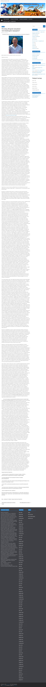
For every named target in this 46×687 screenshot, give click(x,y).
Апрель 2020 (21, 608)
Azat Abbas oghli (34, 56)
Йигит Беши (34, 39)
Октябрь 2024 (21, 531)
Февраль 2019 (21, 633)
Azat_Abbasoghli (34, 58)
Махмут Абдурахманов (40, 70)
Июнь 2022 (20, 564)
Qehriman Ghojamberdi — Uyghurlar (25, 19)
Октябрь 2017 (21, 664)
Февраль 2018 (21, 656)
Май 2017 (20, 672)
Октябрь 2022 (21, 558)
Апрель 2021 (21, 587)
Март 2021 (20, 589)
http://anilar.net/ (34, 97)
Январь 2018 (21, 658)
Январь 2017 (21, 679)
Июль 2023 (20, 549)
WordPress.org (30, 518)
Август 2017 (21, 668)
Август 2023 (21, 547)
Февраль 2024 (21, 541)
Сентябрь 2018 (21, 643)
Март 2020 (20, 610)
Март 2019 (20, 631)
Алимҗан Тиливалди (14, 19)
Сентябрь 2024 (21, 533)
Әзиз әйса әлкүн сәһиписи (36, 94)
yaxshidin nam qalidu (35, 55)
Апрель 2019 (21, 629)
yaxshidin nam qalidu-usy (36, 53)
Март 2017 (20, 675)
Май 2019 (20, 627)
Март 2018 (20, 654)
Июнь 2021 (20, 583)
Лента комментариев (31, 516)
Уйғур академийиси (35, 96)
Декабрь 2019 (21, 616)
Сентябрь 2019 (21, 622)
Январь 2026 (21, 516)
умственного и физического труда (11, 115)
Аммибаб (3, 26)
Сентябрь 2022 (21, 560)
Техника (33, 45)
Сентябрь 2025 (21, 518)
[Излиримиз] (2, 20)
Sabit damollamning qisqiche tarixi (37, 59)
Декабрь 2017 (21, 660)
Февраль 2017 (21, 677)
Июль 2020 (20, 602)
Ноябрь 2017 (21, 662)
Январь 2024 (21, 543)
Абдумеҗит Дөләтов (35, 33)
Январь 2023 (21, 554)
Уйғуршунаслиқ (34, 48)
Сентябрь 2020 (21, 599)
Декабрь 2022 (21, 556)
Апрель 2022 (21, 568)
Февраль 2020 (21, 612)
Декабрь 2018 (21, 637)
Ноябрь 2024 (21, 529)
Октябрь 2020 (21, 597)
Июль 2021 (20, 581)
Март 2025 (20, 522)
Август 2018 (21, 645)
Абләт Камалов (6, 19)
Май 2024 (20, 539)
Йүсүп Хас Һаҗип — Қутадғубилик (10, 21)
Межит (33, 67)
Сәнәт (33, 42)
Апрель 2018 (21, 652)
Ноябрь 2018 (21, 639)
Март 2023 (20, 552)
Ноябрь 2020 (21, 595)
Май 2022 (20, 566)
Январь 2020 (21, 614)
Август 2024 (21, 535)
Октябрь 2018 (21, 641)
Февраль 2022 (21, 572)
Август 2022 (21, 562)
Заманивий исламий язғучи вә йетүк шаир (8, 503)
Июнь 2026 (20, 512)
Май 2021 (20, 585)
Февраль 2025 (21, 524)
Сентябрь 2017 (21, 666)
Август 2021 (21, 579)
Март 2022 (20, 570)
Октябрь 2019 (21, 620)
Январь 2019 (21, 635)
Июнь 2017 (20, 670)
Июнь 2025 (20, 520)
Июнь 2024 (20, 537)
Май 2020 (20, 606)
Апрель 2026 (21, 514)
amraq (7, 32)
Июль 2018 (20, 647)
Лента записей (30, 514)
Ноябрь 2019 (21, 618)
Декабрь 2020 (21, 593)
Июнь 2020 (20, 604)
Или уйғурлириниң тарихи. (25, 502)
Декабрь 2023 (21, 545)
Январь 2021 (21, 591)
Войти (29, 512)
